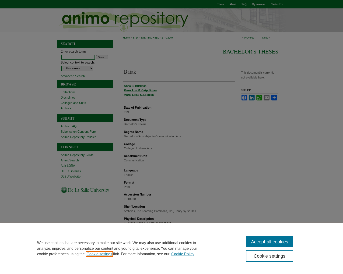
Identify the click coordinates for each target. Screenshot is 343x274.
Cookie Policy (182, 254)
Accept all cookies (269, 241)
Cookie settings (99, 254)
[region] (171, 248)
